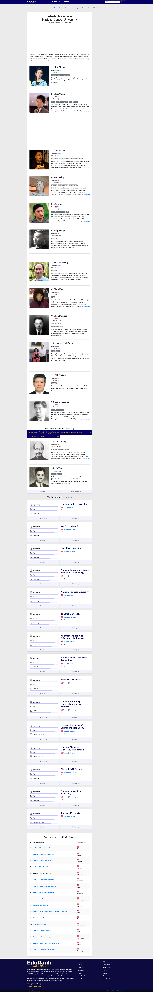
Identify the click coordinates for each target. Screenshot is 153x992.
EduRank (68, 22)
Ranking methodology (35, 986)
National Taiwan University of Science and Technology (75, 571)
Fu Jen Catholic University (41, 937)
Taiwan (70, 8)
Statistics (43, 518)
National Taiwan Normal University (44, 886)
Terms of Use (111, 991)
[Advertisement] (42, 39)
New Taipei (81, 976)
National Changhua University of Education (72, 748)
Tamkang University (70, 813)
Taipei (80, 964)
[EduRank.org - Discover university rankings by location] (31, 2)
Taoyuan (77, 8)
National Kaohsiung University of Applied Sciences (71, 704)
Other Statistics (75, 491)
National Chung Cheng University (44, 949)
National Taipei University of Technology (74, 658)
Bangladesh (106, 979)
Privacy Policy (121, 991)
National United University (74, 504)
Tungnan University (70, 613)
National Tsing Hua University (42, 867)
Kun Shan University (71, 679)
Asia (65, 8)
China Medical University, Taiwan (43, 899)
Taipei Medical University (41, 918)
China (105, 970)
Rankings (43, 491)
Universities (58, 8)
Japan (105, 973)
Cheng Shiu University (71, 769)
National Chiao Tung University (43, 860)
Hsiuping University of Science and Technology (72, 726)
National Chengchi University (42, 930)
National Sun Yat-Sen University (43, 892)
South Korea (106, 967)
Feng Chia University (71, 548)
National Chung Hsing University (43, 879)
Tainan (80, 973)
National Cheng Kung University (43, 854)
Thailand (105, 976)
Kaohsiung (81, 970)
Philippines (106, 964)
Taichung (80, 967)
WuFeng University (70, 526)
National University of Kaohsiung (71, 792)
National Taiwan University (42, 848)
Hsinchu (80, 979)
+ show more (85, 111)
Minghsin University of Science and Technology (72, 637)
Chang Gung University (40, 905)
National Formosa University (75, 592)
